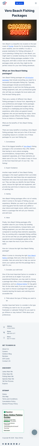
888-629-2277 (11, 333)
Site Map (5, 396)
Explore (5, 383)
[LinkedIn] (14, 444)
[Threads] (11, 444)
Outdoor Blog (7, 354)
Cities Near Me (7, 374)
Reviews (5, 356)
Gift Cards (6, 359)
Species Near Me (8, 379)
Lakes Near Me (7, 371)
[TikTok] (19, 444)
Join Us (20, 3)
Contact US (6, 361)
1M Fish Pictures (7, 381)
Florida (11, 46)
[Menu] (36, 3)
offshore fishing (21, 284)
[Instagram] (8, 444)
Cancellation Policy (9, 401)
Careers (5, 351)
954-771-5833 (11, 338)
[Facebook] (3, 444)
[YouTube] (16, 444)
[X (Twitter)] (5, 444)
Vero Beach (27, 146)
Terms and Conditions (9, 399)
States (4, 394)
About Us (5, 349)
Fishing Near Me (7, 376)
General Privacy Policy (10, 404)
